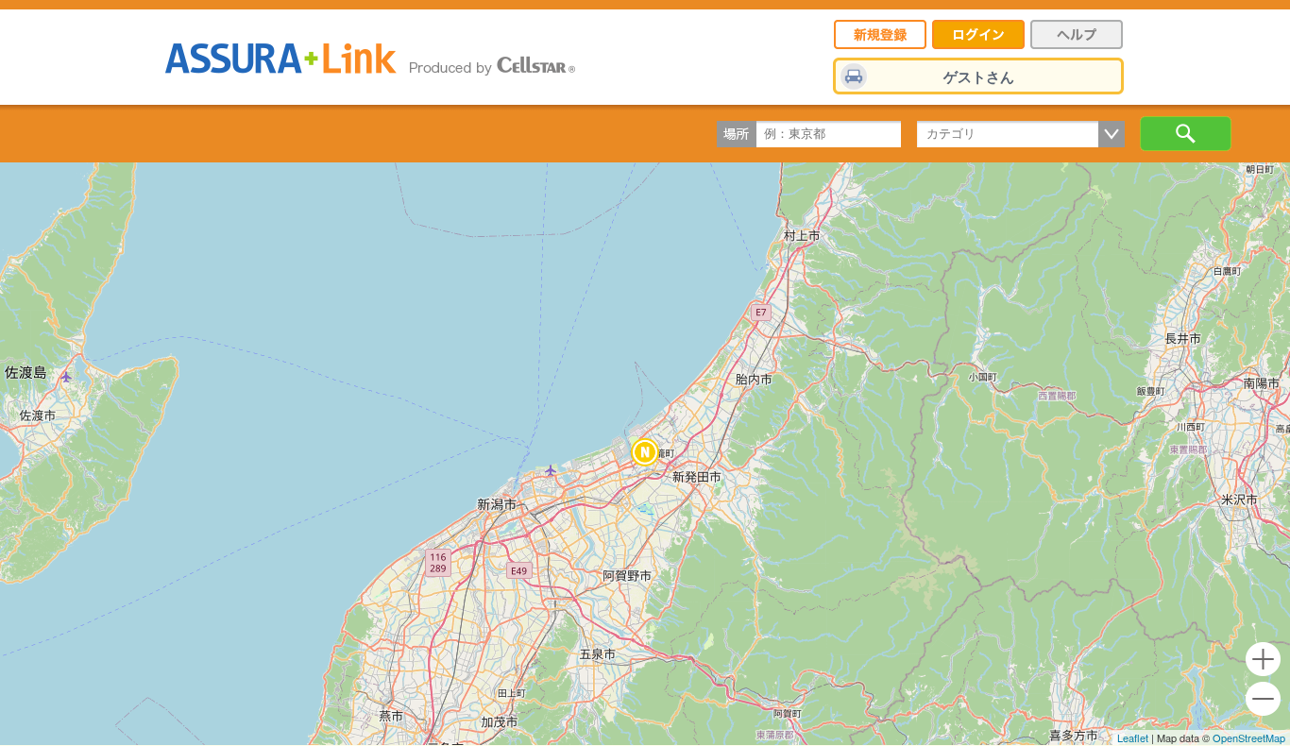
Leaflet (1132, 737)
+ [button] (1263, 659)
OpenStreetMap (1249, 737)
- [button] (1263, 699)
